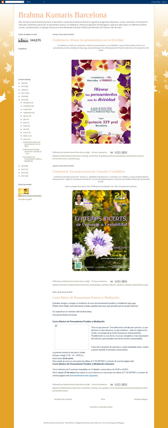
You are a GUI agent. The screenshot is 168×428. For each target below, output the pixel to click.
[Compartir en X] (121, 152)
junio (25, 123)
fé (99, 156)
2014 (23, 166)
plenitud (72, 159)
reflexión (112, 285)
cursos (111, 388)
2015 (23, 100)
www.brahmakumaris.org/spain (83, 375)
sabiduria (120, 285)
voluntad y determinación (133, 285)
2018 (23, 90)
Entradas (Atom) (106, 407)
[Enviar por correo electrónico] (116, 152)
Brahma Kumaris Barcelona (62, 14)
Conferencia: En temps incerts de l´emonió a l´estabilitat (88, 171)
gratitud (104, 156)
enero (25, 139)
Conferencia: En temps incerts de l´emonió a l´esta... (32, 151)
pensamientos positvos (135, 156)
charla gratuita (95, 285)
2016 (23, 96)
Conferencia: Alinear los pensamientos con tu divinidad (87, 40)
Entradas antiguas (141, 399)
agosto (26, 116)
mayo (25, 126)
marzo (25, 133)
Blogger (121, 423)
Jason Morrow (95, 423)
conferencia (93, 156)
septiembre (27, 113)
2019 (23, 86)
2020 (23, 83)
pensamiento (120, 156)
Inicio (103, 399)
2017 (23, 93)
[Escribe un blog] (118, 152)
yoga (78, 159)
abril (25, 129)
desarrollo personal (122, 388)
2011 (23, 176)
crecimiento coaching (89, 388)
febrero (26, 136)
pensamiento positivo (139, 388)
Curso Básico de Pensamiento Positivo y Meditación (85, 297)
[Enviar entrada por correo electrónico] (111, 152)
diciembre (27, 103)
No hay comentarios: (100, 152)
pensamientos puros (60, 159)
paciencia (111, 156)
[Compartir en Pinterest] (126, 152)
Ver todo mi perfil (25, 199)
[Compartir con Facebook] (123, 152)
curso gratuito (103, 388)
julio (25, 119)
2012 (23, 173)
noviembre (27, 106)
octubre (26, 109)
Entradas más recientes (63, 399)
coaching (84, 156)
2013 (23, 169)
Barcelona (64, 285)
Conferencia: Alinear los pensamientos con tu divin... (31, 144)
